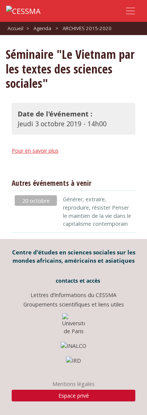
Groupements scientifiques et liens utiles (73, 304)
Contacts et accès (77, 280)
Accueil (15, 28)
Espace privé (73, 395)
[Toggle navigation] (130, 10)
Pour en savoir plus (35, 150)
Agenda (42, 28)
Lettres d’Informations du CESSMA (73, 295)
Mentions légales (73, 383)
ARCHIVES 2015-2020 (87, 28)
